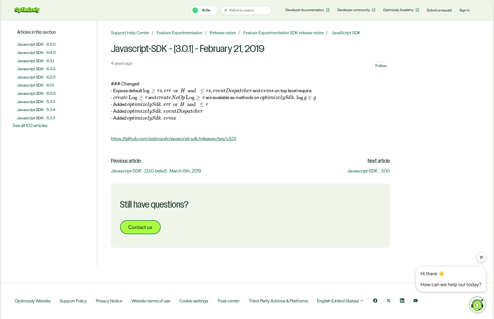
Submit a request (439, 10)
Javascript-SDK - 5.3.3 (36, 118)
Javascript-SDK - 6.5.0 (36, 44)
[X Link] (388, 301)
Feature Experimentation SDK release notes (283, 32)
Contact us (140, 227)
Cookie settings (194, 300)
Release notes (223, 32)
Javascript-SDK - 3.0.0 (368, 170)
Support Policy (73, 300)
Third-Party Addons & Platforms (278, 300)
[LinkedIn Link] (402, 301)
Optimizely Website (33, 300)
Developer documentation (305, 10)
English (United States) (338, 300)
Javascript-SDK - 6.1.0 (35, 85)
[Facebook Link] (375, 301)
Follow (381, 65)
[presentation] (152, 91)
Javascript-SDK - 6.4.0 (36, 52)
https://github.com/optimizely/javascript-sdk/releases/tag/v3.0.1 (173, 138)
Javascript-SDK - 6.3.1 (35, 60)
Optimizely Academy (398, 10)
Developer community (353, 10)
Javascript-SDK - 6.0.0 (36, 93)
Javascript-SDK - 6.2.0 (36, 77)
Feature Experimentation (179, 32)
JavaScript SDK (345, 32)
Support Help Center (130, 32)
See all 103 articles (30, 125)
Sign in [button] (464, 10)
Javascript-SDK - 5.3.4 (36, 109)
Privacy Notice (109, 300)
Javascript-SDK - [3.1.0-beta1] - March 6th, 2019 (156, 170)
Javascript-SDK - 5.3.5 (36, 101)
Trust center (228, 300)
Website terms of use (151, 300)
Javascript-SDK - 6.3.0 (36, 68)
